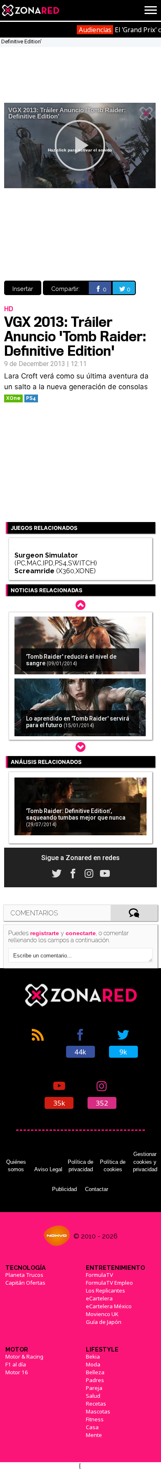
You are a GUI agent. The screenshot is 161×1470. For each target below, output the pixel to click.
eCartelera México (109, 1306)
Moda (93, 1364)
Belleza (95, 1372)
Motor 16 (16, 1372)
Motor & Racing (24, 1356)
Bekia (93, 1356)
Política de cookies (112, 1165)
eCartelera (99, 1298)
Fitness (95, 1419)
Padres (95, 1380)
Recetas (96, 1403)
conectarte (81, 933)
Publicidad (64, 1189)
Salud (93, 1395)
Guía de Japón (103, 1322)
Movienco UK (102, 1314)
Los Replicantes (105, 1290)
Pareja (94, 1388)
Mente (94, 1435)
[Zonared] (30, 10)
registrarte (44, 933)
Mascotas (98, 1411)
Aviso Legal (48, 1169)
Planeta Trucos (24, 1275)
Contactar (96, 1189)
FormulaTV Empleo (109, 1282)
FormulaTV (99, 1275)
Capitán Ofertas (25, 1282)
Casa (92, 1427)
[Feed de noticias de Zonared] (37, 1042)
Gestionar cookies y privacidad (145, 1161)
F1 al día (15, 1364)
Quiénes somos (16, 1165)
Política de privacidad (80, 1165)
